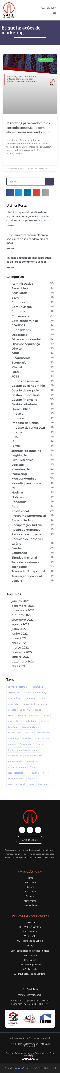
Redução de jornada (26, 534)
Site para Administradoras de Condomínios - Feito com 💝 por (30, 1054)
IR (13, 441)
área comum (44, 784)
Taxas (31, 784)
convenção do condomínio (35, 704)
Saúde (16, 548)
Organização (26, 744)
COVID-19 (18, 325)
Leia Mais (10, 226)
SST (45, 772)
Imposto (18, 418)
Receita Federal (23, 520)
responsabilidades (16, 772)
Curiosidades (21, 330)
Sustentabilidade (16, 778)
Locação (18, 465)
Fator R (17, 372)
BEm (15, 297)
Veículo (17, 581)
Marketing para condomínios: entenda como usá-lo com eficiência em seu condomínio (28, 127)
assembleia (38, 686)
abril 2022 (19, 643)
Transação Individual (27, 576)
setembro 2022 (22, 619)
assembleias (14, 692)
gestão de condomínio (27, 715)
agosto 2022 (20, 624)
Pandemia (19, 502)
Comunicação (22, 307)
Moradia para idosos (26, 483)
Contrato (18, 311)
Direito (17, 348)
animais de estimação (18, 686)
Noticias (18, 492)
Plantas (11, 749)
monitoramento (42, 738)
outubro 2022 (21, 615)
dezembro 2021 (23, 661)
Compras (18, 302)
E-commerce (21, 358)
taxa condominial (16, 784)
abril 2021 (18, 666)
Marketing (19, 474)
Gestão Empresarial (26, 395)
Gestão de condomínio (28, 385)
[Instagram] (30, 830)
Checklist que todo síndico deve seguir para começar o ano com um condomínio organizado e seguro (27, 216)
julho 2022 (19, 629)
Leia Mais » (12, 160)
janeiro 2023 (20, 601)
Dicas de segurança (26, 344)
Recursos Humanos (26, 529)
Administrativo (22, 283)
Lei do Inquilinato (30, 726)
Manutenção (21, 469)
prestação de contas (28, 749)
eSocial (17, 367)
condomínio (14, 698)
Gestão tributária (24, 404)
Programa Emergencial (29, 515)
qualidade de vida (33, 755)
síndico (31, 778)
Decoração (19, 335)
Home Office (21, 409)
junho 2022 (20, 633)
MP (14, 488)
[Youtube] (38, 830)
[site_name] (19, 1068)
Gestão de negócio (25, 390)
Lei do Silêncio (15, 732)
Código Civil (25, 709)
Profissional (20, 511)
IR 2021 (17, 446)
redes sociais (33, 761)
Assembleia (20, 288)
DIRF (15, 353)
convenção (13, 704)
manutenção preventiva (19, 738)
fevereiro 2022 (22, 652)
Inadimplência (15, 721)
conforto (43, 698)
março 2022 (20, 647)
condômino (29, 698)
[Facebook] (22, 830)
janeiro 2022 (20, 657)
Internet (18, 432)
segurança (34, 772)
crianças (12, 709)
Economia (19, 362)
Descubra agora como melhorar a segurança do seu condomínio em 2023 (27, 239)
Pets (15, 506)
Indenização (31, 721)
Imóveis (17, 413)
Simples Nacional (24, 557)
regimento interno (17, 767)
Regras (33, 767)
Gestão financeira (24, 399)
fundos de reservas (25, 381)
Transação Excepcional (28, 571)
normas (12, 744)
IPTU (15, 437)
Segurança (19, 553)
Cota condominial (25, 321)
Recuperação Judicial (27, 525)
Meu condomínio (24, 478)
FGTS (15, 376)
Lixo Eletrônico (23, 460)
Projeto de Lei (14, 755)
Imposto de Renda (25, 423)
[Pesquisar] (49, 181)
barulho (27, 692)
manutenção (43, 732)
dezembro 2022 (23, 606)
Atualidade (20, 293)
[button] (54, 13)
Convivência (20, 316)
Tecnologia (20, 567)
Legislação (19, 455)
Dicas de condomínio (27, 339)
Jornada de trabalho (26, 451)
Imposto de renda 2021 (28, 427)
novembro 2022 (23, 610)
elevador (39, 709)
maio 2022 (19, 638)
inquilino (45, 721)
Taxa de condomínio (26, 562)
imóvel (45, 715)
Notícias (18, 497)
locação (29, 732)
